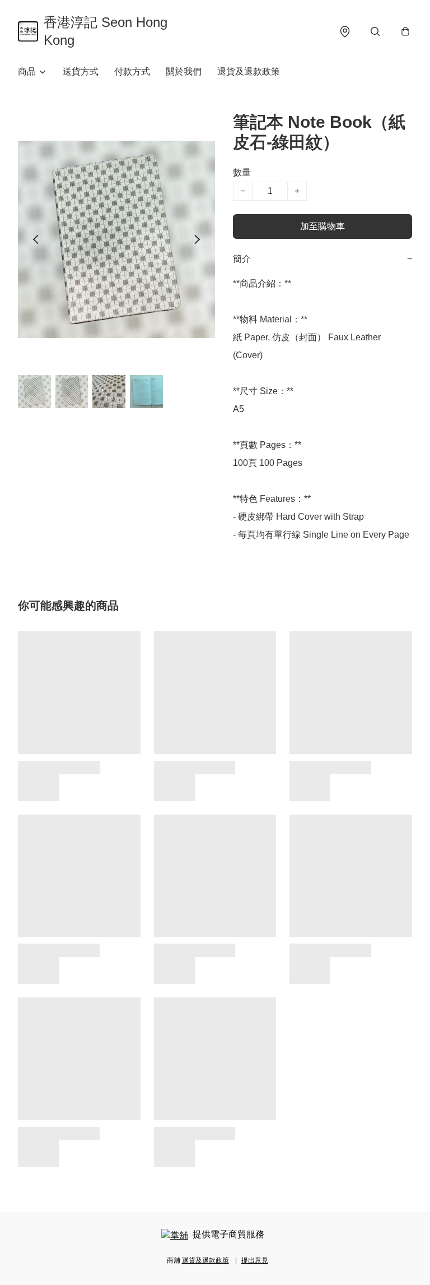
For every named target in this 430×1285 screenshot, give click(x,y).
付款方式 (132, 71)
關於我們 (184, 71)
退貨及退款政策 (248, 71)
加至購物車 (322, 226)
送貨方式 (81, 71)
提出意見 (254, 1260)
